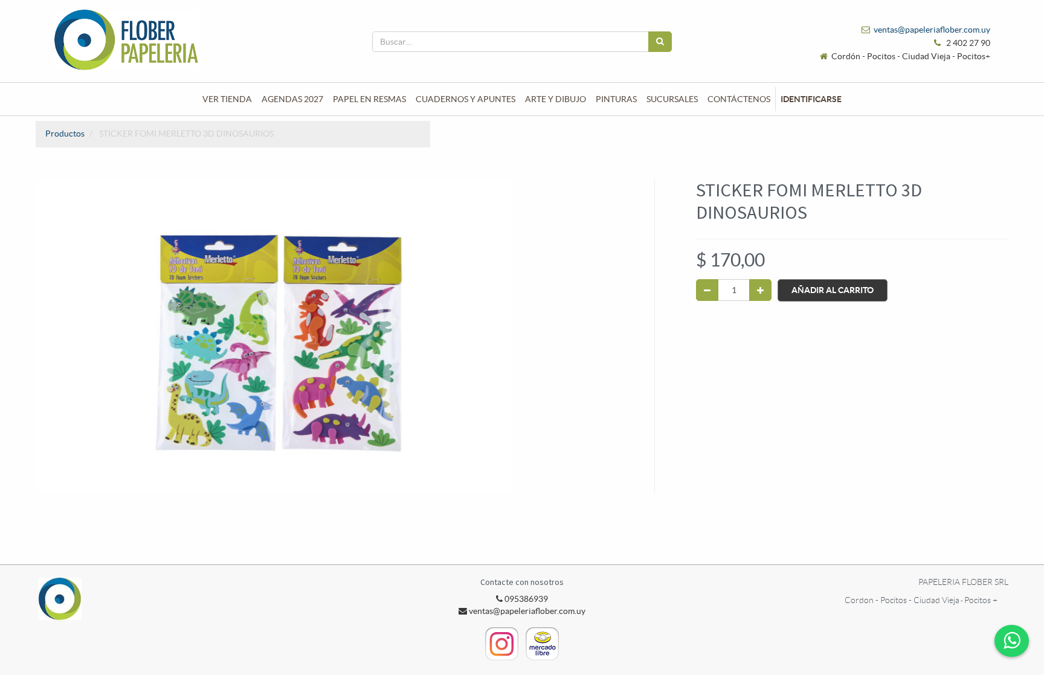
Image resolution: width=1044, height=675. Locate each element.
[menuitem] (227, 99)
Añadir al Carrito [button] (832, 290)
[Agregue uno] (760, 290)
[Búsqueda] (660, 41)
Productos (65, 133)
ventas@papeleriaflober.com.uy (932, 29)
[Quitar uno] (707, 290)
